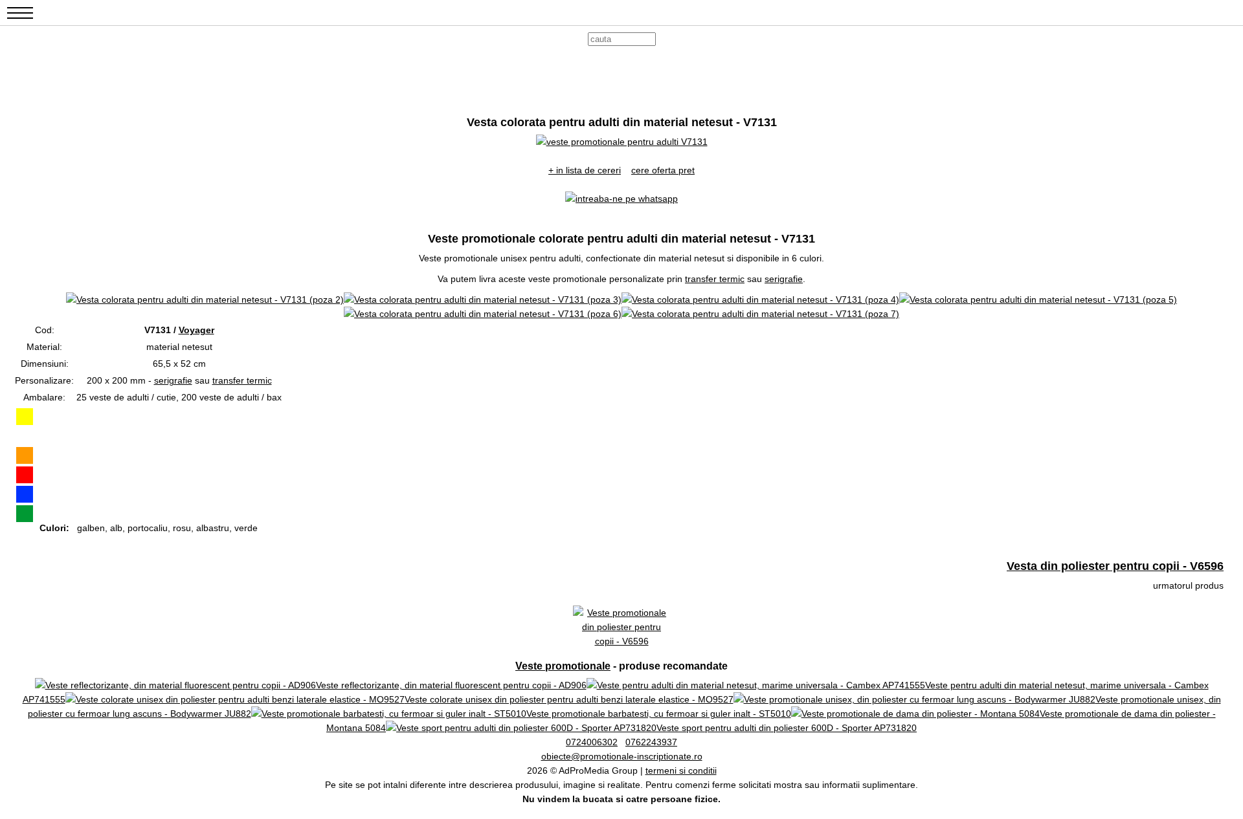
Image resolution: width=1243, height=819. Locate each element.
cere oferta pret (663, 170)
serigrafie (784, 279)
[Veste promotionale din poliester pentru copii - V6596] (621, 641)
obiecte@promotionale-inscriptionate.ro (621, 756)
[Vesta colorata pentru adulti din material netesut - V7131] (622, 141)
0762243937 (651, 742)
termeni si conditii (681, 770)
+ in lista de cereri (584, 170)
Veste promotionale (562, 666)
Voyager (196, 330)
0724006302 (592, 742)
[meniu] (20, 20)
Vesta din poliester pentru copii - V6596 (1115, 566)
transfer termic (715, 279)
